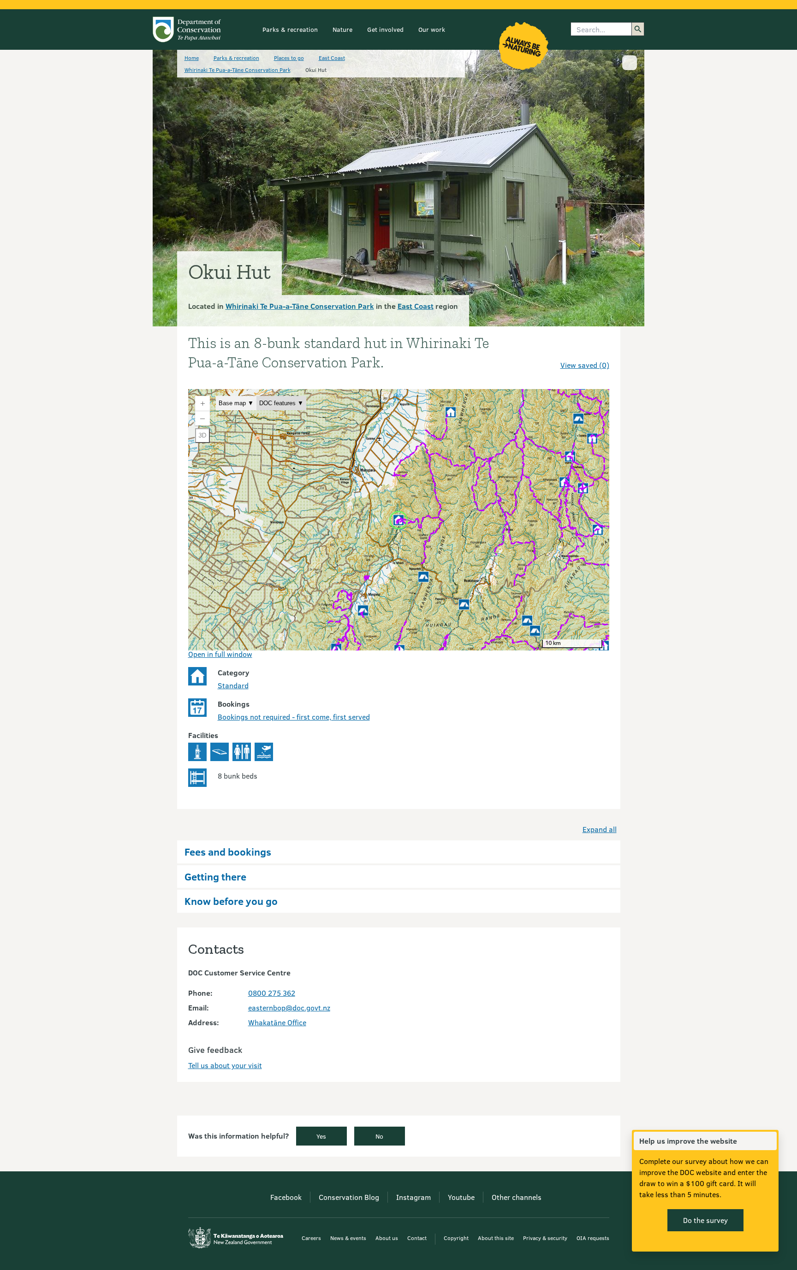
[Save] (598, 348)
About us (386, 1237)
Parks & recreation (290, 29)
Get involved (385, 29)
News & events (348, 1237)
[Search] (637, 29)
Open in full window (220, 654)
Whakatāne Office (277, 1022)
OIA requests (593, 1237)
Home (191, 57)
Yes (321, 1136)
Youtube (461, 1197)
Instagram (413, 1197)
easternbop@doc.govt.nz (289, 1007)
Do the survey (705, 1220)
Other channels (516, 1197)
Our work (431, 29)
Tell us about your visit (225, 1065)
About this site (496, 1237)
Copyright (456, 1237)
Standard (233, 685)
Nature (342, 29)
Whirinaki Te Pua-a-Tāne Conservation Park (237, 69)
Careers (311, 1237)
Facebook (286, 1197)
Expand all (600, 829)
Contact (417, 1237)
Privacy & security (545, 1237)
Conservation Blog (349, 1197)
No (379, 1136)
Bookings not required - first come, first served (294, 716)
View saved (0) (584, 365)
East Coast (332, 57)
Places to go (289, 57)
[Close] (769, 1140)
